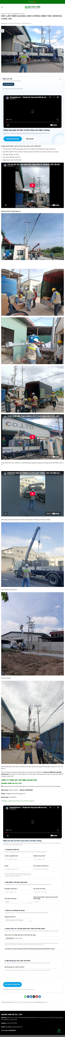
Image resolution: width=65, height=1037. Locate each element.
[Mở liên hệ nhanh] (59, 1031)
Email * (7, 866)
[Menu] (2, 7)
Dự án (2, 13)
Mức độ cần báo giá (10, 898)
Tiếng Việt (30, 1)
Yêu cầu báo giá (12, 139)
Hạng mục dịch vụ (10, 917)
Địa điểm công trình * (11, 888)
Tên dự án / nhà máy (39, 888)
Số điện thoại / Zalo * (39, 856)
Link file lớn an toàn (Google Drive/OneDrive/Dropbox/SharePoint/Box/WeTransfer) (30, 949)
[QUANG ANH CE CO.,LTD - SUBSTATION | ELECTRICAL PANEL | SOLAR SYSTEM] (32, 7)
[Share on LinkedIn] (39, 996)
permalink (44, 1002)
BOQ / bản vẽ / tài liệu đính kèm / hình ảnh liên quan (20, 935)
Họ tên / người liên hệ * (11, 856)
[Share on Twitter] (31, 996)
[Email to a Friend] (34, 996)
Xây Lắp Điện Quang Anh (24, 23)
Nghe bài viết (8, 84)
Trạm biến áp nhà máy (18, 13)
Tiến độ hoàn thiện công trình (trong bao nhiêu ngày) (45, 897)
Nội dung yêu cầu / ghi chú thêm (14, 967)
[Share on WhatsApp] (25, 996)
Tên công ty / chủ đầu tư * (41, 866)
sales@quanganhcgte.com (14, 1027)
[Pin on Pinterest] (36, 996)
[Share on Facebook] (28, 996)
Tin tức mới (8, 13)
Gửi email (29, 139)
